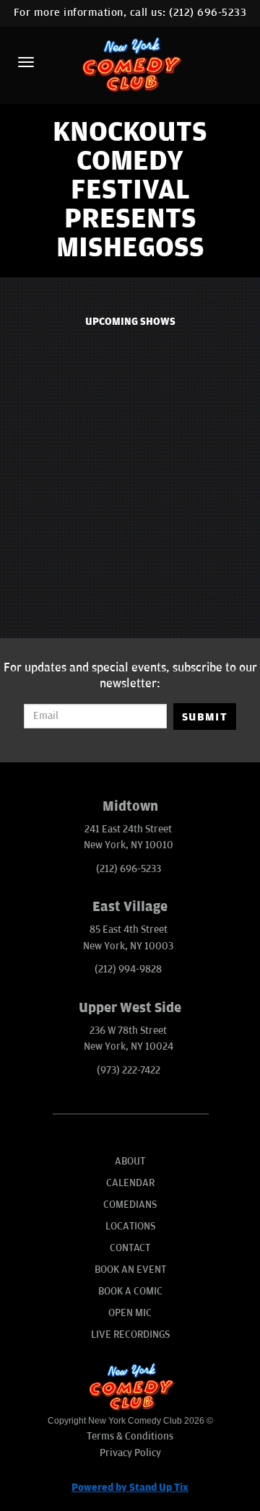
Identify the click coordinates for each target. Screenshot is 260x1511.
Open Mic (130, 1313)
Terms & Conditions (130, 1436)
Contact (130, 1248)
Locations (130, 1226)
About (130, 1161)
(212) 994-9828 (128, 969)
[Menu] (26, 62)
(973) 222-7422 (128, 1070)
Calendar (130, 1183)
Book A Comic (130, 1291)
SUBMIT (205, 716)
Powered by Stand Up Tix (130, 1487)
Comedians (130, 1204)
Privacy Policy (130, 1453)
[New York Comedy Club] (130, 64)
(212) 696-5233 (207, 12)
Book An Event (130, 1269)
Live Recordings (130, 1334)
